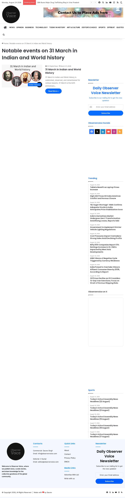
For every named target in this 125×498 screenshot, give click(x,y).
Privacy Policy (70, 458)
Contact (67, 454)
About (66, 450)
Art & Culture (73, 27)
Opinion (20, 27)
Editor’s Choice (89, 27)
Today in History (57, 27)
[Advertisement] (105, 57)
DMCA (66, 462)
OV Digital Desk (52, 66)
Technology (41, 27)
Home (5, 43)
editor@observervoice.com (48, 462)
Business (29, 27)
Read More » (53, 91)
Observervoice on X (97, 291)
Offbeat (111, 27)
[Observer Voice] (11, 14)
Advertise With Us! (71, 475)
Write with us (69, 478)
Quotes (120, 27)
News (12, 27)
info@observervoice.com (47, 454)
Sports (102, 27)
